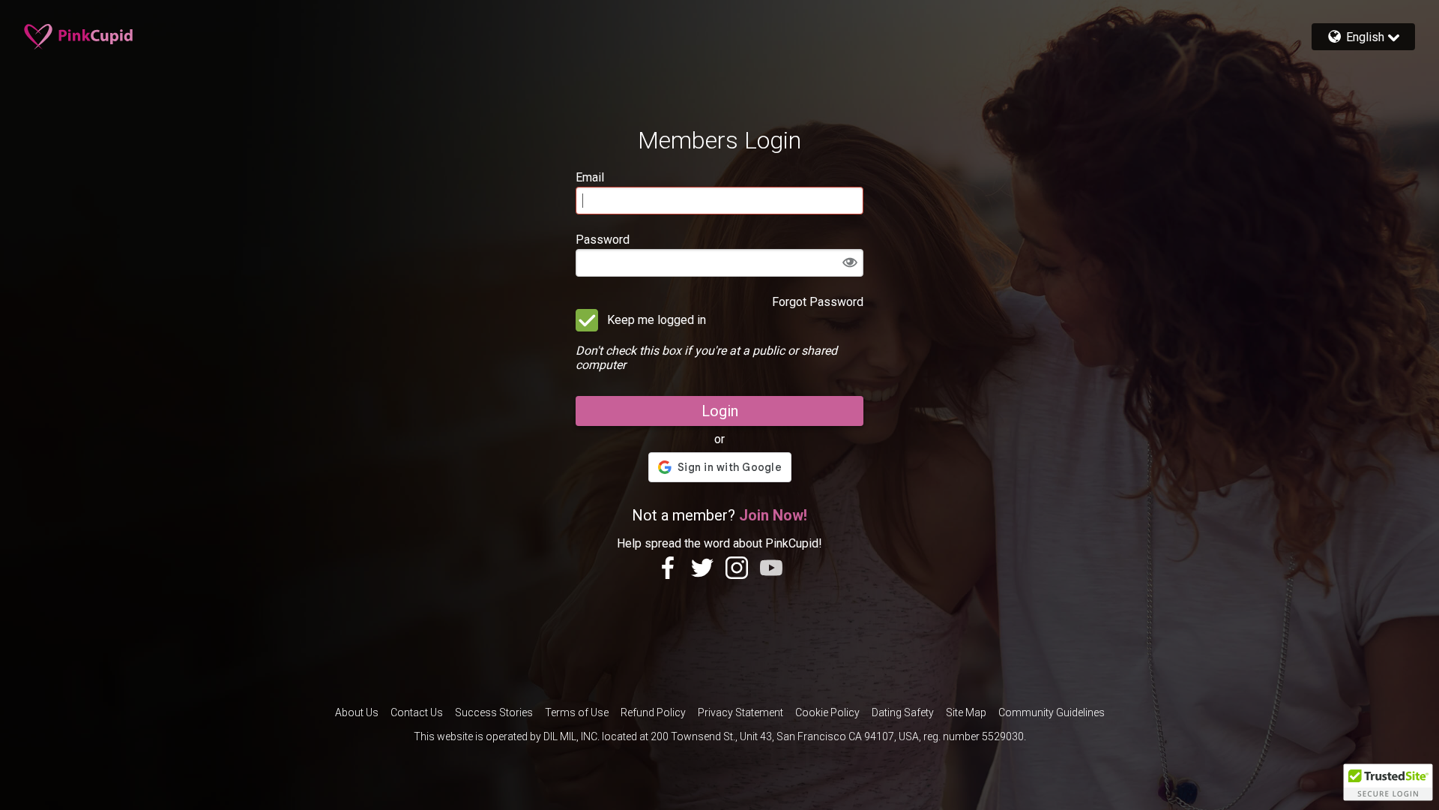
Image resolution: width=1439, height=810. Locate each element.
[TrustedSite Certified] (1388, 782)
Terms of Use (577, 712)
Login (720, 411)
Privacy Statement (740, 712)
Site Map (966, 712)
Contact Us (416, 712)
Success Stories (494, 712)
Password (603, 239)
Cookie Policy (827, 712)
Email (590, 177)
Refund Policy (653, 712)
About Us (356, 712)
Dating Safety (903, 712)
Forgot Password (817, 302)
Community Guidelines (1051, 712)
